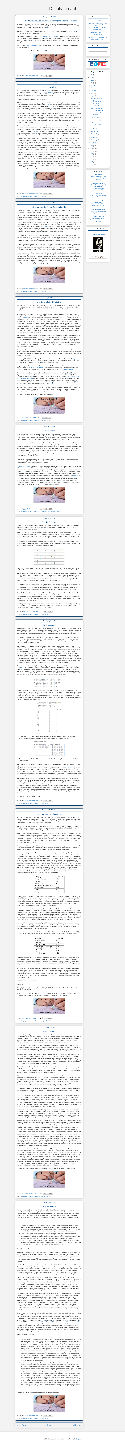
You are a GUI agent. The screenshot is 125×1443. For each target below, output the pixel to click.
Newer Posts (21, 1425)
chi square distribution (37, 367)
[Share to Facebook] (50, 76)
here (48, 27)
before (22, 667)
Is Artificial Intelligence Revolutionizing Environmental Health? (98, 220)
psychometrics (46, 196)
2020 (91, 80)
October (94, 85)
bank (37, 131)
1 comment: (33, 417)
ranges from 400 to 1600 (41, 1322)
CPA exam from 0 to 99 (72, 1322)
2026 (91, 75)
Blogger (78, 1439)
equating (75, 475)
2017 (91, 148)
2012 (91, 162)
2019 (91, 83)
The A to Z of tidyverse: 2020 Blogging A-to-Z (98, 24)
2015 (91, 154)
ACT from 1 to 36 (55, 1322)
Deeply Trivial (62, 8)
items (46, 226)
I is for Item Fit (49, 86)
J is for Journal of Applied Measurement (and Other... (96, 100)
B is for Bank (49, 1031)
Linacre (26, 128)
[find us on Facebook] (91, 65)
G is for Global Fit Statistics (49, 301)
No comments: (33, 75)
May (92, 93)
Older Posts (77, 1425)
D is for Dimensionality (49, 624)
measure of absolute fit (68, 369)
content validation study (68, 768)
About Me (98, 20)
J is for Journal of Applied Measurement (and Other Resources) (49, 20)
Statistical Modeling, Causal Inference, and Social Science (98, 185)
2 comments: (33, 1018)
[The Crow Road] (98, 252)
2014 (91, 156)
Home (49, 1425)
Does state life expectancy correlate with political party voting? (98, 177)
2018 (91, 146)
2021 (91, 77)
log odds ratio (58, 1283)
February (94, 140)
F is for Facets (49, 430)
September (95, 88)
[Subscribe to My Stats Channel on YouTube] (100, 65)
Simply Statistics (98, 216)
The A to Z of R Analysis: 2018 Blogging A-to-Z (98, 28)
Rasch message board (33, 45)
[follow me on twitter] (96, 65)
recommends (74, 923)
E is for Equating (49, 522)
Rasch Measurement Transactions (48, 36)
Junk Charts (98, 193)
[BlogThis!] (46, 76)
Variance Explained (98, 209)
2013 (91, 159)
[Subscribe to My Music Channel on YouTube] (104, 65)
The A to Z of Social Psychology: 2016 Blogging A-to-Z (98, 38)
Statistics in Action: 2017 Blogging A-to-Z (97, 33)
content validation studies (37, 445)
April (93, 96)
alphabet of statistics (48, 359)
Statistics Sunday (56, 511)
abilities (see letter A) (23, 317)
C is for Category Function (49, 813)
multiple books (72, 31)
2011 (91, 164)
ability (47, 104)
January (94, 142)
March (93, 137)
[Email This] (44, 76)
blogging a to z (25, 196)
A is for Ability (49, 1206)
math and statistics (35, 196)
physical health (46, 1021)
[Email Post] (40, 75)
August (93, 90)
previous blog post (24, 466)
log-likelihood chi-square (45, 92)
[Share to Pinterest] (52, 76)
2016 (91, 151)
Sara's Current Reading (98, 234)
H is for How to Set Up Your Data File (49, 206)
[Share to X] (48, 76)
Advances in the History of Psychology (98, 201)
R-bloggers (98, 174)
